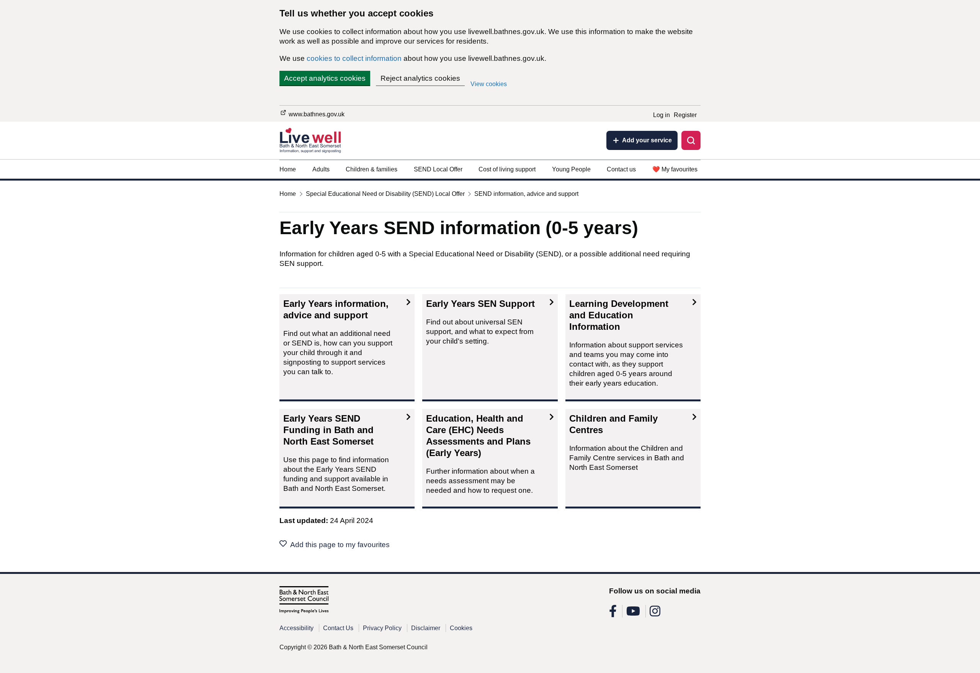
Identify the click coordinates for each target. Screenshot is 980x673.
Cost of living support (507, 169)
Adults (321, 169)
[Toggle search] (691, 140)
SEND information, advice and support (526, 194)
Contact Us (338, 628)
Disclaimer (425, 628)
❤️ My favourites (674, 169)
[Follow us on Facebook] (613, 613)
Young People (571, 169)
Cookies (461, 628)
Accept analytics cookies (325, 78)
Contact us (621, 169)
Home (287, 169)
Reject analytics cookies (420, 78)
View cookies (488, 84)
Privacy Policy (382, 628)
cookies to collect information (354, 58)
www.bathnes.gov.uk (316, 114)
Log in (661, 115)
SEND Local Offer (438, 169)
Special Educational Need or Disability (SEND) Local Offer (385, 194)
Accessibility (296, 628)
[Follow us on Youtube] (633, 613)
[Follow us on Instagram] (655, 613)
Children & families (371, 169)
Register (685, 115)
